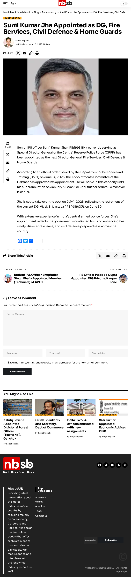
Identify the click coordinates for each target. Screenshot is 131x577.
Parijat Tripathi (22, 40)
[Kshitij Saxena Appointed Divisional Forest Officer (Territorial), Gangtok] (17, 407)
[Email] (24, 53)
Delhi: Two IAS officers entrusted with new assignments (80, 425)
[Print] (37, 53)
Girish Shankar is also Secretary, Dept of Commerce (49, 423)
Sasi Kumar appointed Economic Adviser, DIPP (112, 425)
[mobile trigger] (6, 3)
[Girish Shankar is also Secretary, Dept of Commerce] (49, 407)
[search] (115, 3)
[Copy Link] (31, 53)
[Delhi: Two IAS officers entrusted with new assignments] (81, 407)
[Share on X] (18, 53)
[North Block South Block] (65, 3)
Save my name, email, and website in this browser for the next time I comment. (58, 362)
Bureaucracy (12, 18)
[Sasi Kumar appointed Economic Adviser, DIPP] (113, 407)
